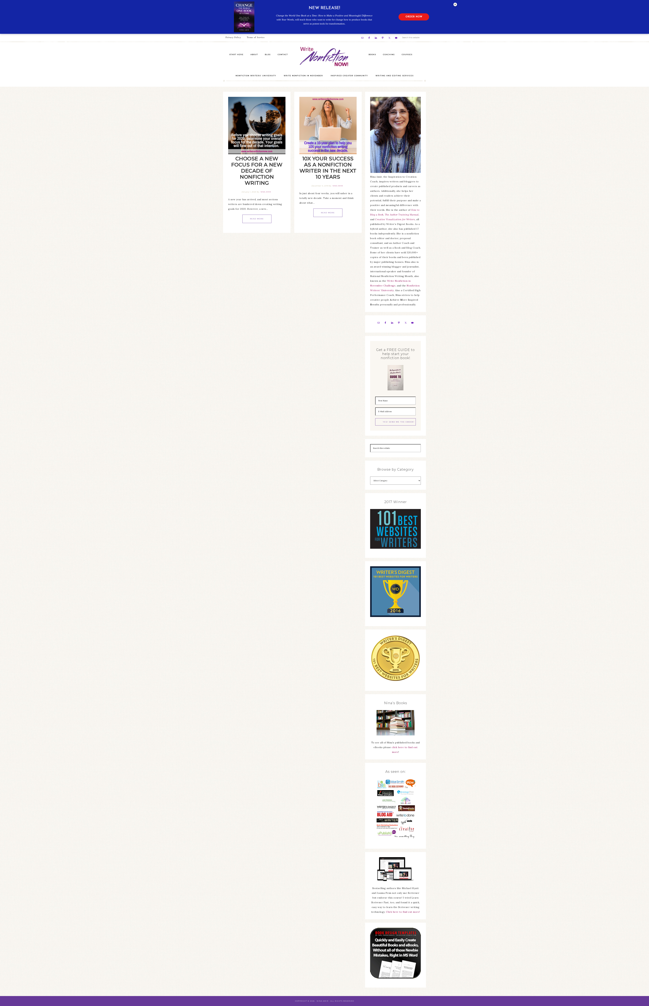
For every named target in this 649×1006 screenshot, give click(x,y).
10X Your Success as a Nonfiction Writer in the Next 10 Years (327, 167)
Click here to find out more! (403, 911)
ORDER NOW (413, 17)
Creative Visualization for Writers (395, 219)
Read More (257, 219)
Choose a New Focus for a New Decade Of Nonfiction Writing (257, 170)
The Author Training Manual (402, 214)
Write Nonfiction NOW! (324, 56)
